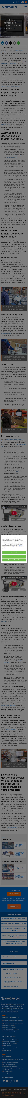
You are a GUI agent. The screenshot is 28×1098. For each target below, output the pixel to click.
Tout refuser (14, 552)
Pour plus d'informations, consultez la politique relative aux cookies (13, 547)
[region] (14, 549)
